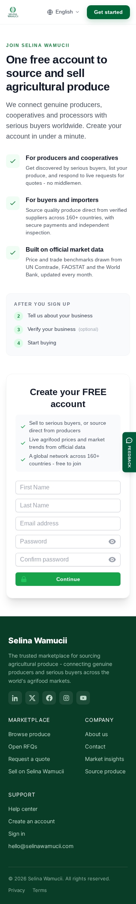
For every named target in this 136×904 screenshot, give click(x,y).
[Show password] (114, 541)
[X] (32, 698)
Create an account (31, 821)
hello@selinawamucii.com (41, 846)
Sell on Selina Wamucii (36, 771)
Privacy (16, 890)
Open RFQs (22, 746)
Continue (68, 579)
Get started (108, 12)
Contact (95, 746)
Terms (39, 890)
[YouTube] (83, 698)
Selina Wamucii (37, 640)
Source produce (105, 771)
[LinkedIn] (15, 698)
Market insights (104, 759)
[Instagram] (66, 698)
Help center (22, 809)
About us (96, 734)
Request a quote (29, 759)
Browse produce (29, 734)
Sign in (16, 833)
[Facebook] (49, 698)
